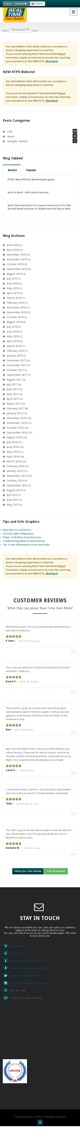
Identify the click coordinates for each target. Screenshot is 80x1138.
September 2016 (17, 432)
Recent (12, 170)
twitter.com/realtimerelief (24, 975)
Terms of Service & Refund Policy (27, 961)
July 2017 (12, 384)
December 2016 (16, 418)
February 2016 (16, 466)
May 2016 (13, 451)
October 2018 (15, 317)
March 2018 (14, 346)
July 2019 (12, 278)
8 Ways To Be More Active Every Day (22, 537)
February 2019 (16, 302)
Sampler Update (17, 141)
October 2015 (15, 480)
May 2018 (13, 336)
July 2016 (12, 442)
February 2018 (16, 350)
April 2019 (13, 293)
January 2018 (15, 355)
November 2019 (17, 259)
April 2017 (13, 399)
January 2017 (15, 413)
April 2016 (13, 456)
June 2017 (13, 389)
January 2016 (15, 471)
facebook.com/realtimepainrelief (28, 968)
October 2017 (15, 370)
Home (5, 30)
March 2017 (14, 403)
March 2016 (14, 461)
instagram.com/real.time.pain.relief (29, 983)
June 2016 (13, 447)
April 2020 (13, 249)
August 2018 (14, 322)
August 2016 (14, 437)
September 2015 (17, 485)
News (10, 136)
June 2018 (13, 331)
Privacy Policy (17, 953)
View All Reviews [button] (56, 871)
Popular (31, 170)
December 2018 (16, 307)
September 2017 (17, 374)
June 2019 (13, 283)
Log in (8, 3)
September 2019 (17, 269)
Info (9, 131)
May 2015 (13, 504)
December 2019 (16, 254)
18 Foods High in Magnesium (18, 533)
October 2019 (15, 264)
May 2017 (13, 394)
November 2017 (17, 365)
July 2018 (12, 326)
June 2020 (13, 245)
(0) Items (19, 3)
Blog (35, 30)
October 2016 (15, 427)
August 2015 (14, 490)
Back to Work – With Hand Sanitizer (28, 192)
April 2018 (13, 341)
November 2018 (17, 312)
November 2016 (17, 423)
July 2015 (12, 495)
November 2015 (17, 475)
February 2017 (16, 408)
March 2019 (14, 298)
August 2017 (14, 379)
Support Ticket (18, 946)
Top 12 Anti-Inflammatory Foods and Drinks (26, 544)
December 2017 (16, 360)
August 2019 (14, 274)
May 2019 (13, 288)
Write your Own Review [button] (28, 871)
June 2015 (13, 500)
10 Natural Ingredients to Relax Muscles (24, 541)
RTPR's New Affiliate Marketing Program (31, 179)
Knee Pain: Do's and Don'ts (17, 530)
